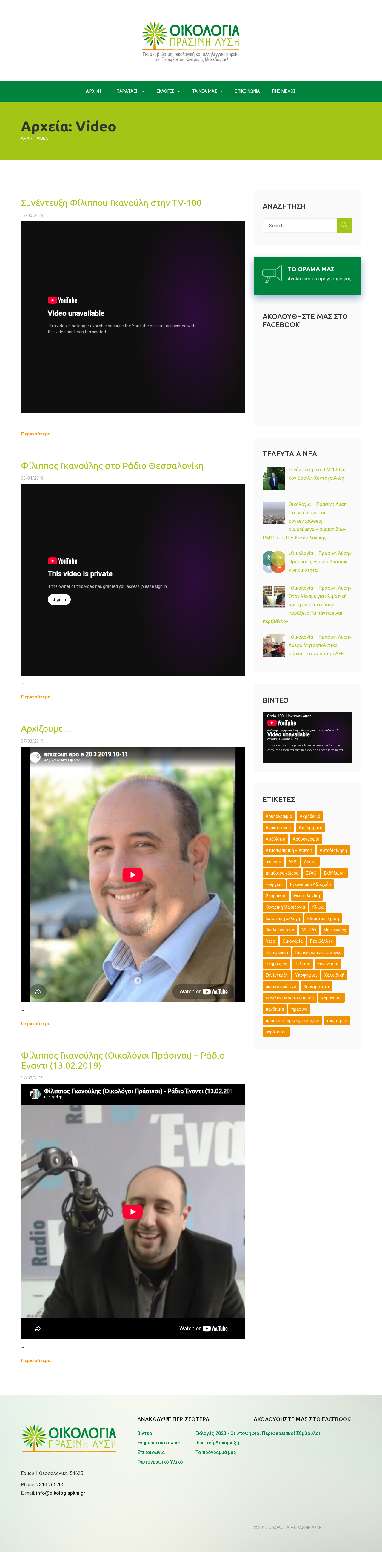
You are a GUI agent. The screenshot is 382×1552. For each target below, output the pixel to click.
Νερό (270, 941)
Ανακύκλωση (278, 827)
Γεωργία (273, 861)
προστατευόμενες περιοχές (292, 1020)
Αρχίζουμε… (46, 728)
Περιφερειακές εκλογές (318, 952)
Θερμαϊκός (276, 895)
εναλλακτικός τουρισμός (290, 998)
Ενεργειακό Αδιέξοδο (310, 884)
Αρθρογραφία (306, 839)
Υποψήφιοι (306, 975)
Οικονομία (293, 941)
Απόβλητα (275, 839)
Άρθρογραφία (279, 816)
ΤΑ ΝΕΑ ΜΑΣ (204, 91)
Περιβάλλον (321, 941)
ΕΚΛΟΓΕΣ (166, 91)
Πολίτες (302, 963)
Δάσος (310, 861)
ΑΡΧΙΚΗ (93, 91)
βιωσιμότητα (316, 986)
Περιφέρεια (277, 952)
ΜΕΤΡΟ (309, 929)
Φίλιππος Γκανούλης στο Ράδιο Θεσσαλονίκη (112, 466)
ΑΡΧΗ (26, 138)
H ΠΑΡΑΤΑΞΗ (126, 91)
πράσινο (299, 1009)
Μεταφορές (335, 929)
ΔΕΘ (293, 861)
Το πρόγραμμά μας (215, 1452)
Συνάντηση (328, 963)
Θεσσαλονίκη (307, 895)
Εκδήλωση (334, 873)
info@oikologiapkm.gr (60, 1493)
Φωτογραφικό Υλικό (160, 1462)
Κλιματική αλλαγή (283, 918)
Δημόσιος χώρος (282, 873)
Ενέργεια (274, 884)
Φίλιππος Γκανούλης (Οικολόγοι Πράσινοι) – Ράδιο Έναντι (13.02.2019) (123, 1060)
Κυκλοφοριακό (280, 929)
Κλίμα (318, 907)
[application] (307, 737)
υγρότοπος (276, 1032)
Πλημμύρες (276, 963)
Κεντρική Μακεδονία (285, 907)
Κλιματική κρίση (323, 918)
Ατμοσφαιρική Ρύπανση (289, 850)
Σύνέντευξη (277, 975)
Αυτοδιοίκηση (333, 850)
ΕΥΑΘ (311, 873)
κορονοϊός (331, 998)
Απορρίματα (310, 827)
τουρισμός (336, 1020)
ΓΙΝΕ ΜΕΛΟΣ (284, 91)
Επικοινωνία (151, 1452)
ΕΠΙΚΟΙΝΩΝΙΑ (247, 91)
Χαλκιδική (334, 975)
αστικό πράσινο (281, 986)
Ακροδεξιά (310, 816)
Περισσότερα (36, 434)
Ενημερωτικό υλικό (159, 1443)
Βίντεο (144, 1433)
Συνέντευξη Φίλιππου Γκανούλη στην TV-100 (111, 203)
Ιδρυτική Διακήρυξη (217, 1443)
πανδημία (275, 1009)
